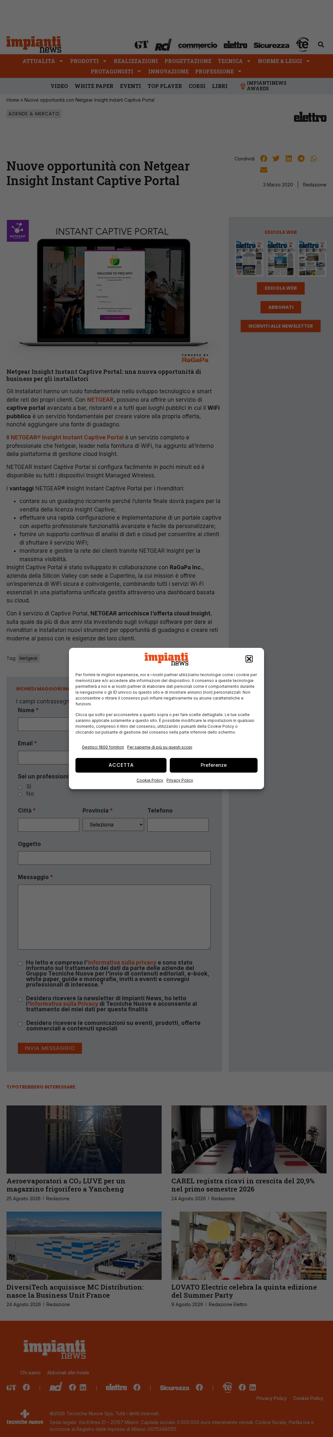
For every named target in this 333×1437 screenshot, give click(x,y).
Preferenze (214, 765)
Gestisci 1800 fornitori (103, 747)
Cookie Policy (150, 780)
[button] (249, 659)
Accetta (121, 765)
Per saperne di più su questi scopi (159, 747)
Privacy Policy (179, 780)
